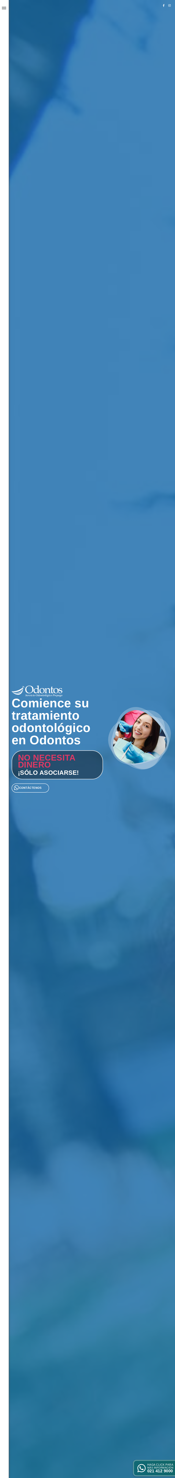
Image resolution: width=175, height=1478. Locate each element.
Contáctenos (30, 787)
